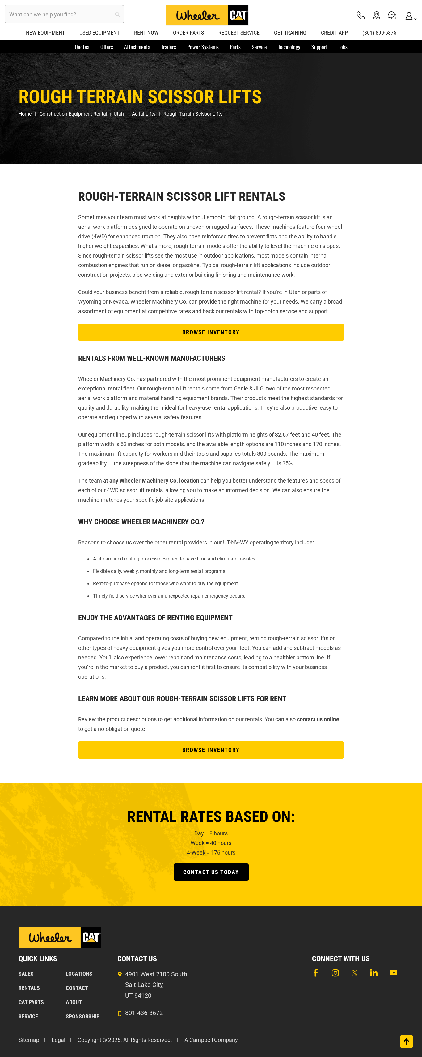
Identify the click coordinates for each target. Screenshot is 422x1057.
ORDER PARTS (188, 32)
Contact (77, 988)
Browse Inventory (211, 332)
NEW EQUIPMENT (45, 32)
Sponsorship (82, 1016)
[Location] (377, 15)
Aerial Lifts (143, 114)
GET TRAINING (290, 32)
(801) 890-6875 (379, 32)
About (74, 1002)
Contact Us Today (211, 872)
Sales (26, 973)
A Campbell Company (211, 1040)
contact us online (318, 719)
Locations (79, 973)
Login (408, 15)
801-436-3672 (144, 1013)
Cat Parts (31, 1002)
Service (28, 1016)
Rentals (29, 988)
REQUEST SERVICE (239, 32)
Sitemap (29, 1040)
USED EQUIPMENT (99, 32)
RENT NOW (146, 32)
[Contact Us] (392, 15)
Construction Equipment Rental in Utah (82, 114)
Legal (58, 1040)
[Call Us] (361, 15)
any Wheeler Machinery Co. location (154, 480)
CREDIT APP (334, 32)
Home (25, 114)
